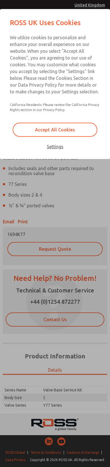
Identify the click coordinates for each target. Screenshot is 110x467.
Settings (55, 146)
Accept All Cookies (55, 129)
